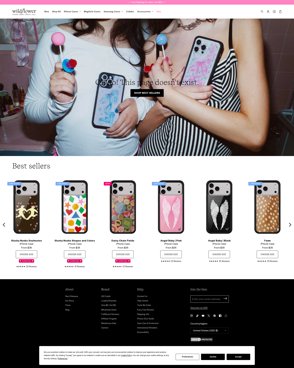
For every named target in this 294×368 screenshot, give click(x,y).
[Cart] (280, 11)
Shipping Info (143, 314)
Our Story (69, 300)
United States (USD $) (205, 330)
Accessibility (143, 332)
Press (68, 305)
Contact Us (142, 296)
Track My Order (144, 305)
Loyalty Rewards (108, 300)
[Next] (289, 224)
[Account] (268, 11)
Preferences (187, 357)
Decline (213, 357)
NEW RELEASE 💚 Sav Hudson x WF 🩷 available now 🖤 (147, 2)
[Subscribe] (225, 299)
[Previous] (4, 224)
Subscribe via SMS (199, 307)
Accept (238, 357)
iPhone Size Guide (145, 318)
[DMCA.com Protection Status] (209, 339)
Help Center (142, 300)
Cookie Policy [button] (126, 355)
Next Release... (72, 296)
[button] (262, 11)
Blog (67, 309)
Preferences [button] (62, 359)
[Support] (274, 11)
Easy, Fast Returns (145, 309)
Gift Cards (106, 296)
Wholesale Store (109, 309)
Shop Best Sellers (147, 92)
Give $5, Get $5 (108, 305)
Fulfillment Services (110, 314)
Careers (104, 327)
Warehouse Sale (108, 323)
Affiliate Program (109, 318)
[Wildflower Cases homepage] (24, 11)
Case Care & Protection (148, 323)
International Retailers (147, 327)
